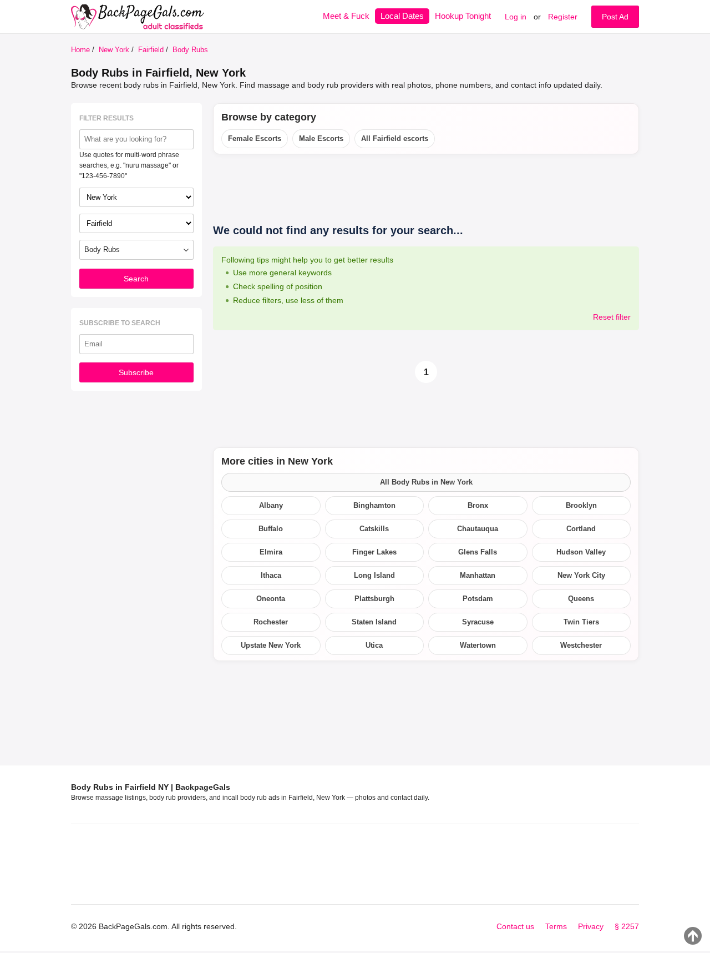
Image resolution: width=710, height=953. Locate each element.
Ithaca (271, 575)
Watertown (478, 645)
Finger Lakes (374, 552)
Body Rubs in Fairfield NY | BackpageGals (150, 787)
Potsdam (478, 598)
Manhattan (477, 575)
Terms (556, 926)
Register (562, 16)
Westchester (581, 645)
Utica (374, 645)
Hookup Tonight (463, 16)
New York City (581, 575)
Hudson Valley (581, 552)
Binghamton (374, 505)
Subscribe (136, 372)
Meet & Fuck (346, 16)
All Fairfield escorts (394, 138)
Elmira (271, 552)
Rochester (270, 622)
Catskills (374, 529)
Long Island (374, 575)
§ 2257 (627, 926)
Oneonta (270, 598)
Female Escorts (254, 138)
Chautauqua (477, 529)
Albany (271, 505)
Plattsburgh (374, 598)
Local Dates (402, 16)
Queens (581, 598)
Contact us (515, 926)
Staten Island (374, 622)
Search (136, 278)
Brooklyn (581, 505)
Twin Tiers (581, 622)
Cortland (581, 529)
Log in (515, 16)
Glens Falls (477, 552)
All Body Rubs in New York (426, 482)
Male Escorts (321, 138)
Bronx (478, 505)
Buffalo (270, 529)
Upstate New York (271, 645)
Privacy (591, 926)
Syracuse (478, 622)
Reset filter (612, 316)
